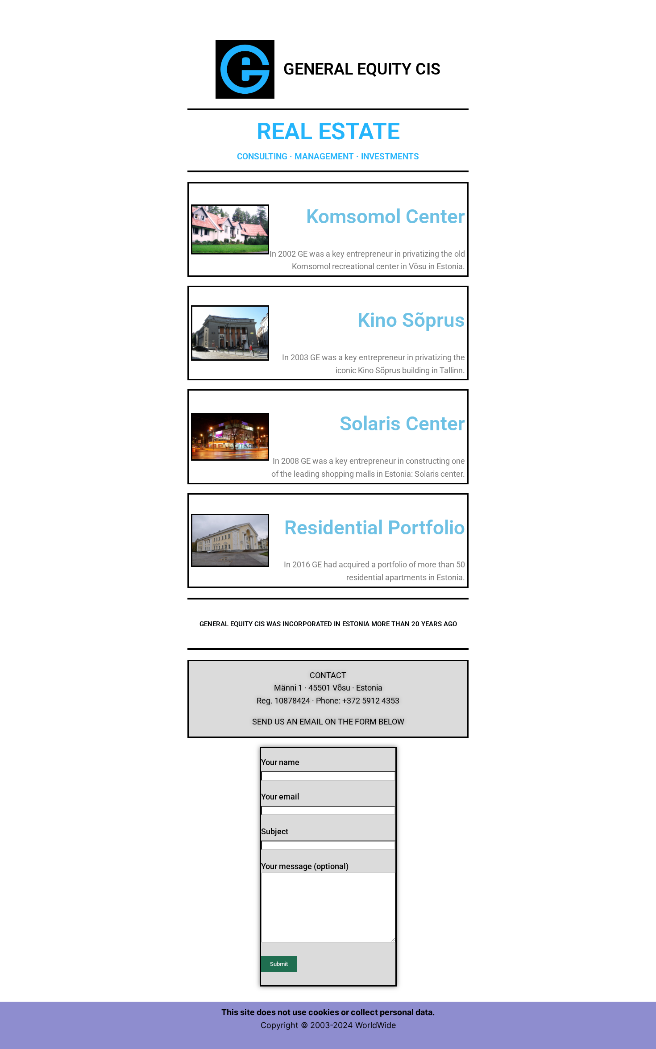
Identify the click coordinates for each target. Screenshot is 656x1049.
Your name (280, 762)
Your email (280, 796)
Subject (274, 831)
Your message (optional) (305, 866)
